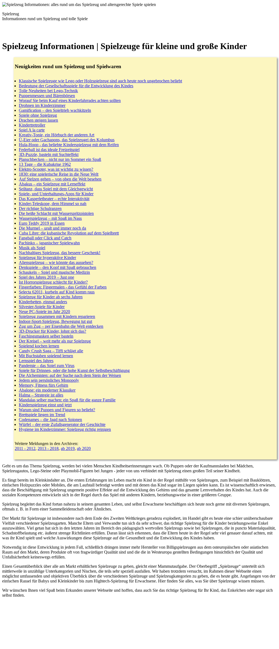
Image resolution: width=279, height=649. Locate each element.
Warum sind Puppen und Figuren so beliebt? (57, 409)
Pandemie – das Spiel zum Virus (46, 365)
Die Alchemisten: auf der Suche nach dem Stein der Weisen (70, 375)
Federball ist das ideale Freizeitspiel (49, 149)
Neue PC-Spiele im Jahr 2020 (44, 311)
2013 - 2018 (48, 448)
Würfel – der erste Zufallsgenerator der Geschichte (62, 424)
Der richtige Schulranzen (40, 208)
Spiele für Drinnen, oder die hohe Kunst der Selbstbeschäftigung (74, 370)
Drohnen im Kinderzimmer (42, 105)
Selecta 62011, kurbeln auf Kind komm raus (57, 292)
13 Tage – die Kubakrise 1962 (45, 164)
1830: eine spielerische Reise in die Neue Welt (58, 174)
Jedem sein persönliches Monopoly (49, 380)
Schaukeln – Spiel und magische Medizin (54, 272)
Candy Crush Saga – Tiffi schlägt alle (51, 350)
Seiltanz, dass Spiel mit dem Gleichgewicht (56, 189)
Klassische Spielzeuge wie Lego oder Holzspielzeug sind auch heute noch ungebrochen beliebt (100, 81)
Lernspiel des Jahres (36, 360)
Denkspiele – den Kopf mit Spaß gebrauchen (57, 267)
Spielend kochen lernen (39, 346)
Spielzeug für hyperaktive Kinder (47, 257)
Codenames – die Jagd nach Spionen (50, 419)
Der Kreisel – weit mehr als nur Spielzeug (55, 341)
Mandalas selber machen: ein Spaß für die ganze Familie (67, 400)
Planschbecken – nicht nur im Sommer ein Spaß (60, 159)
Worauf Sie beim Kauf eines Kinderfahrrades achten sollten (70, 100)
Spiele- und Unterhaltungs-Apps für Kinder (56, 193)
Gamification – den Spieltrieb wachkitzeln (55, 110)
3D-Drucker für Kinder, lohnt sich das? (52, 331)
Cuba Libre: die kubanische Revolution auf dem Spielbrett (69, 233)
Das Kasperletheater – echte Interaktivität (54, 198)
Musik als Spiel (32, 247)
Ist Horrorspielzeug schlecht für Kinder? (53, 282)
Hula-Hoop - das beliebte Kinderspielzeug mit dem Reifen (69, 144)
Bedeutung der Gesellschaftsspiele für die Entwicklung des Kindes (76, 85)
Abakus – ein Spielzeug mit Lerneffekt (52, 184)
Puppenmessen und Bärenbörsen (47, 95)
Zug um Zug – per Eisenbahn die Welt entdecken (61, 326)
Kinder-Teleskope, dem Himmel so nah (52, 203)
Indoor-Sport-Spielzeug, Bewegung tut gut (55, 321)
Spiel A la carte (32, 130)
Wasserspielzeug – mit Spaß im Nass (50, 218)
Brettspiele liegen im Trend (42, 414)
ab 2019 (68, 448)
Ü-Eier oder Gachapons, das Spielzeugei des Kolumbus (66, 139)
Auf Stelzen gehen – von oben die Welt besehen (60, 179)
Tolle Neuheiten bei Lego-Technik (48, 90)
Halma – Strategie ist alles (41, 395)
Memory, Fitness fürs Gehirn (43, 385)
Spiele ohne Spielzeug (38, 115)
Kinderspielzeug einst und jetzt (45, 404)
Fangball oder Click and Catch (45, 238)
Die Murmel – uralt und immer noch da (52, 228)
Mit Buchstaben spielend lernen (46, 355)
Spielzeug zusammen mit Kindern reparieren (57, 316)
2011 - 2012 (25, 448)
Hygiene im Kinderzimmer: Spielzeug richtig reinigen (65, 429)
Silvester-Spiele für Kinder (42, 306)
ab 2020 (84, 448)
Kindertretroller (32, 125)
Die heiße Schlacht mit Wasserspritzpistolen (56, 213)
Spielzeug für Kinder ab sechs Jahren (51, 297)
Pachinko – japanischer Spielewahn (49, 243)
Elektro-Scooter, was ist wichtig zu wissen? (56, 169)
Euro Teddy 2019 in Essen (42, 223)
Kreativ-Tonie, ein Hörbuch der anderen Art (56, 135)
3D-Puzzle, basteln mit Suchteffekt (48, 154)
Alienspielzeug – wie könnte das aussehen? (56, 262)
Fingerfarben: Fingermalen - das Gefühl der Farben (63, 287)
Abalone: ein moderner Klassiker (47, 390)
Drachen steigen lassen (38, 120)
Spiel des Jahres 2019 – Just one (46, 277)
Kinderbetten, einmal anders (43, 301)
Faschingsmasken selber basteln (46, 336)
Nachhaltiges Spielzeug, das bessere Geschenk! (59, 252)
